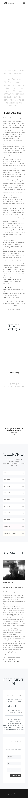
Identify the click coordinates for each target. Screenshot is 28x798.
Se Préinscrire (15, 309)
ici (22, 271)
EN (7, 58)
